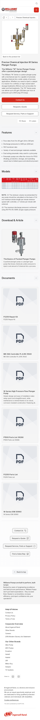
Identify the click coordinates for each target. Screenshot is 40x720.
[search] (36, 3)
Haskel (7, 657)
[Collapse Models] (36, 171)
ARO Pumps (9, 648)
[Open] (36, 9)
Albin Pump (9, 645)
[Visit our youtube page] (19, 676)
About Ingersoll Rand (12, 627)
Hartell (7, 654)
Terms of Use (10, 619)
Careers (8, 633)
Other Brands (10, 630)
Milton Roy (9, 664)
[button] (20, 132)
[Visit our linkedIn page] (13, 676)
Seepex (8, 667)
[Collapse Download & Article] (36, 220)
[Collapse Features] (36, 132)
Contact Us (9, 613)
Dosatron (8, 651)
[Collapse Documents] (36, 278)
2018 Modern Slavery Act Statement (18, 636)
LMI (6, 660)
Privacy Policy (10, 616)
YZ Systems (9, 670)
